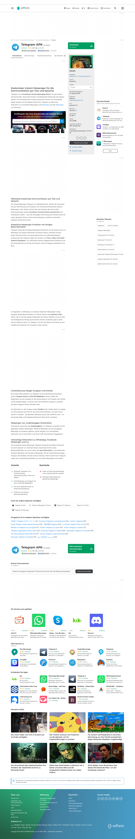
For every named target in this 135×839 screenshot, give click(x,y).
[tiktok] (106, 798)
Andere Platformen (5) (76, 100)
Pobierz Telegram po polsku (50, 527)
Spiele (77, 8)
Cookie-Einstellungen (75, 811)
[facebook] (77, 138)
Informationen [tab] (16, 55)
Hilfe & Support (15, 805)
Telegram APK (35, 44)
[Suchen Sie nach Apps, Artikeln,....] (115, 8)
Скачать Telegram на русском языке (52, 534)
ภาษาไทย (13, 827)
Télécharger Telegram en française (78, 531)
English (23, 825)
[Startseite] (11, 40)
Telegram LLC (74, 76)
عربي (12, 825)
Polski (72, 825)
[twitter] (81, 138)
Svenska (89, 825)
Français (33, 825)
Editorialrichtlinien (16, 810)
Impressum (72, 801)
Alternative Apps (77, 151)
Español (28, 825)
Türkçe (19, 827)
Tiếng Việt (25, 827)
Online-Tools (14, 817)
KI (84, 8)
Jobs (12, 807)
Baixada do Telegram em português (23, 527)
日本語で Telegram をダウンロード (22, 521)
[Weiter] (64, 56)
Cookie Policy (73, 808)
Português (77, 825)
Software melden (77, 147)
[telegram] (120, 798)
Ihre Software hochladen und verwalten (48, 803)
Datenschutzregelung (75, 806)
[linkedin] (113, 798)
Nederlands (65, 825)
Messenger (60, 105)
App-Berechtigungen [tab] (60, 55)
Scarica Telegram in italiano (73, 527)
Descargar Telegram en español (22, 537)
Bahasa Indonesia (42, 825)
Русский (83, 825)
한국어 (60, 825)
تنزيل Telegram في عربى (45, 537)
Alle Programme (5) (85, 76)
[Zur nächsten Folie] (64, 129)
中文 (30, 827)
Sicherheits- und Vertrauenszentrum (16, 801)
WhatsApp (45, 105)
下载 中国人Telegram (51, 524)
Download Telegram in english (51, 531)
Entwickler (106, 8)
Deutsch (17, 825)
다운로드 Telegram (76, 521)
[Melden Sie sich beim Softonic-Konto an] (122, 8)
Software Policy (44, 807)
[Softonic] (23, 8)
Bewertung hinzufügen (81, 143)
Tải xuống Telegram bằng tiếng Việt (23, 534)
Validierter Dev (44, 50)
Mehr (110, 151)
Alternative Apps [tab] (29, 55)
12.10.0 (73, 87)
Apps (68, 8)
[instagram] (102, 798)
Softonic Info (15, 798)
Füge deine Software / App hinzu (19, 813)
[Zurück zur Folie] (12, 129)
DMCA (70, 798)
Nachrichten (94, 8)
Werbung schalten (45, 809)
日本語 (55, 825)
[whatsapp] (84, 138)
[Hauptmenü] (12, 8)
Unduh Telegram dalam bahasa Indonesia (25, 524)
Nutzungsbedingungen (75, 803)
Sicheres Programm (29, 50)
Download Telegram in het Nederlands (52, 521)
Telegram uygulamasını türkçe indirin (23, 531)
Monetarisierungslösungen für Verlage (47, 799)
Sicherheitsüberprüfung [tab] (44, 55)
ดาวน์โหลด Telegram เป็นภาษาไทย (74, 524)
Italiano (50, 825)
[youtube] (117, 798)
